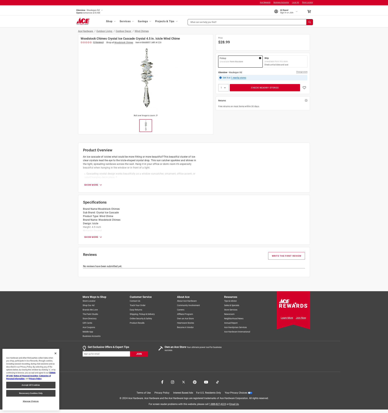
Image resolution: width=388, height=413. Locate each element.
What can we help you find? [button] (203, 22)
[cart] (310, 11)
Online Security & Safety (141, 318)
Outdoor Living (104, 31)
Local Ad (295, 2)
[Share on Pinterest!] (194, 381)
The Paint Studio (90, 314)
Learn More (287, 317)
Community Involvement (188, 305)
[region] (30, 380)
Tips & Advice (230, 301)
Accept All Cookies (31, 385)
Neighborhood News (233, 318)
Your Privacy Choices (236, 392)
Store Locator (307, 2)
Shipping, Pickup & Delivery (142, 314)
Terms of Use (144, 392)
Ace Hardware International (237, 331)
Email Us (234, 404)
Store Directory (90, 318)
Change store (301, 72)
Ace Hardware (86, 31)
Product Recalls (137, 323)
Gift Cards (87, 323)
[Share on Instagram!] (172, 381)
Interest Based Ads (183, 392)
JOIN (139, 353)
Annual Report (231, 323)
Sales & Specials (231, 305)
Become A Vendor (185, 327)
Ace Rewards (265, 2)
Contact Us (135, 301)
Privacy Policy (161, 392)
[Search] (309, 22)
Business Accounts (281, 2)
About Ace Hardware (187, 301)
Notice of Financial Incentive (26, 376)
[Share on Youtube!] (206, 381)
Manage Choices (31, 401)
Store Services (230, 309)
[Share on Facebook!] (162, 381)
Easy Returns (136, 309)
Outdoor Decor (124, 31)
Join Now (301, 317)
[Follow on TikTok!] (217, 381)
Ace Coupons (89, 327)
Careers (180, 309)
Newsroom (229, 314)
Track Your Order (138, 305)
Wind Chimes (142, 31)
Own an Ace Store (185, 318)
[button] (250, 22)
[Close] (55, 353)
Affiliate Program (185, 314)
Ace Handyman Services (235, 327)
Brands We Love (90, 309)
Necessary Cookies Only (30, 393)
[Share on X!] (183, 381)
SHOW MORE (91, 185)
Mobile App (88, 331)
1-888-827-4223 (217, 404)
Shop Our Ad (88, 305)
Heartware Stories (185, 323)
